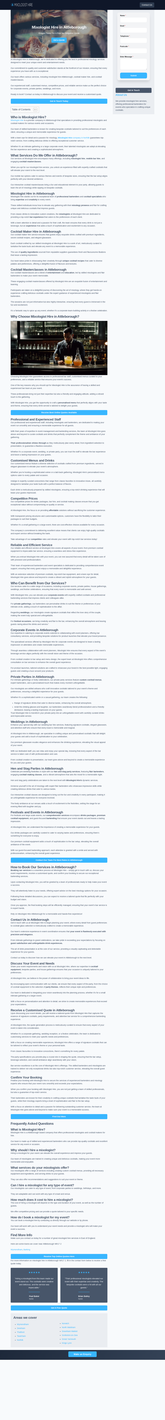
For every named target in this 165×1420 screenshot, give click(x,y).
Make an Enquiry (82, 1354)
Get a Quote (59, 40)
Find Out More (59, 1116)
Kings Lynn (67, 1343)
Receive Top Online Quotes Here (59, 1256)
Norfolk (20, 1340)
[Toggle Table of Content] (34, 110)
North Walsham (68, 1327)
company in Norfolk (74, 138)
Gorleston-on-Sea (69, 1335)
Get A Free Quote (59, 1308)
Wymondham (16, 1249)
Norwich (65, 1323)
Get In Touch (134, 90)
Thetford (20, 1332)
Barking (26, 1249)
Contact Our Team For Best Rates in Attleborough (59, 860)
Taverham (21, 1336)
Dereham (21, 1328)
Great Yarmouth (69, 1339)
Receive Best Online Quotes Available (59, 412)
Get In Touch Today (59, 101)
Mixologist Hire (17, 120)
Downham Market (69, 1331)
